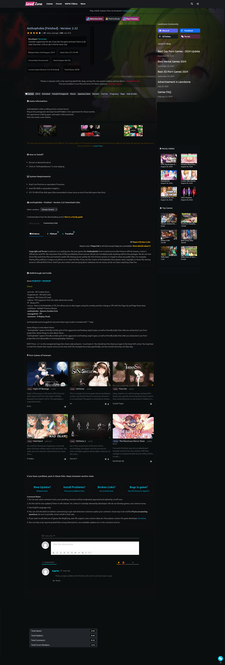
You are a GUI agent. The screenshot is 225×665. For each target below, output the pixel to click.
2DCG (37, 94)
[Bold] (53, 552)
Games (49, 3)
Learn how (98, 146)
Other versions (33, 209)
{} (86, 553)
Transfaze (69, 233)
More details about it (141, 246)
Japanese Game (84, 94)
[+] (89, 553)
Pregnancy (114, 94)
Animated (46, 94)
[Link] (83, 552)
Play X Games (130, 19)
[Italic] (57, 552)
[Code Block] (79, 552)
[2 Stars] (31, 33)
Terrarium (42, 39)
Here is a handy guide (74, 217)
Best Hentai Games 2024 (172, 61)
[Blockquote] (75, 552)
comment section (132, 81)
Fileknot (53, 233)
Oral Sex (104, 94)
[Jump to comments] (220, 658)
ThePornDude (114, 18)
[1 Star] (28, 33)
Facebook (188, 30)
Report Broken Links (141, 242)
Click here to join (115, 84)
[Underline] (61, 552)
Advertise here (94, 19)
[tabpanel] (90, 233)
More (83, 3)
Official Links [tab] (34, 223)
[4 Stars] (37, 33)
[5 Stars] (39, 33)
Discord (165, 30)
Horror (73, 94)
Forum (59, 3)
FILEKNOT (36, 281)
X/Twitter (166, 36)
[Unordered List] (72, 552)
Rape (123, 94)
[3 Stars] (34, 33)
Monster (95, 94)
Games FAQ (164, 91)
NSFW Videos (71, 3)
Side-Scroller (132, 94)
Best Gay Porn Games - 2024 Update (179, 51)
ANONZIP (46, 281)
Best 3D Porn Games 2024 (173, 71)
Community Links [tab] (50, 223)
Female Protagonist (60, 94)
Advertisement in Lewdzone (174, 81)
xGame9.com (129, 10)
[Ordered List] (68, 552)
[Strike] (64, 552)
